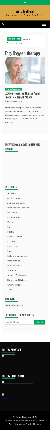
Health (10, 231)
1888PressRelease (7, 398)
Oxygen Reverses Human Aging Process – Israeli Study (22, 95)
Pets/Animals (13, 260)
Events (10, 222)
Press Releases (14, 265)
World (10, 289)
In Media (11, 241)
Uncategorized (14, 284)
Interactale (12, 246)
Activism (11, 193)
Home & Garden (15, 236)
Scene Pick (12, 270)
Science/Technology (13, 89)
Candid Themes (33, 424)
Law (9, 251)
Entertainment (14, 217)
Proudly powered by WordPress (20, 420)
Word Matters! (25, 11)
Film (9, 227)
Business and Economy (18, 207)
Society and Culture (16, 280)
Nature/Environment (17, 255)
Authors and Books (16, 202)
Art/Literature (14, 198)
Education (12, 212)
